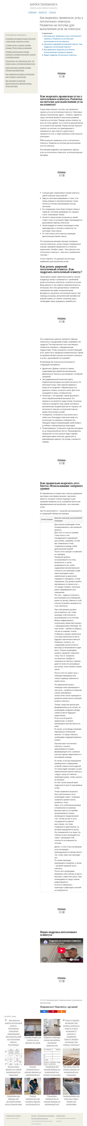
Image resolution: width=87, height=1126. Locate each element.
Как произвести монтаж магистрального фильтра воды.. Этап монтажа (19, 83)
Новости (43, 12)
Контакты (33, 1115)
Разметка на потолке (65, 1000)
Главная (32, 12)
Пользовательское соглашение (45, 1115)
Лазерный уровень (45, 1003)
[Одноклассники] (61, 1011)
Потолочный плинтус (53, 1000)
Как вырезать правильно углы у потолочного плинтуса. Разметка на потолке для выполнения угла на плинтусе (62, 39)
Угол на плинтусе (77, 1000)
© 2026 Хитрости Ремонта (13, 1115)
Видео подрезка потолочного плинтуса (60, 55)
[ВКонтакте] (44, 1011)
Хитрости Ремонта (43, 4)
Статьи (52, 12)
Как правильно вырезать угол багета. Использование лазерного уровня (59, 51)
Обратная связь (60, 1115)
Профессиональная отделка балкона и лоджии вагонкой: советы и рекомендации (21, 54)
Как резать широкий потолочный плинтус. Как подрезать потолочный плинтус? (63, 45)
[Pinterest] (53, 1011)
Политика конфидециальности (39, 1118)
